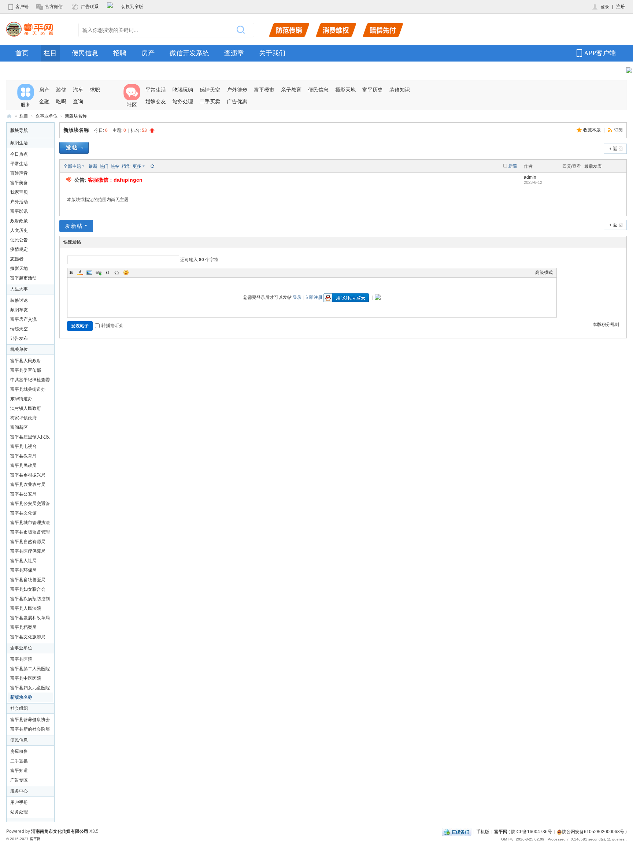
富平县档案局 (23, 627)
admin (530, 177)
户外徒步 (237, 90)
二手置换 (19, 761)
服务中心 (19, 791)
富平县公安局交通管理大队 (30, 504)
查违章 (234, 53)
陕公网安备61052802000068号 (593, 831)
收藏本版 (592, 130)
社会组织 (19, 708)
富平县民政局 (23, 465)
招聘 (119, 53)
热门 (104, 166)
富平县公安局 (23, 494)
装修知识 (399, 90)
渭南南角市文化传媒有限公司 (59, 831)
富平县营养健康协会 (30, 719)
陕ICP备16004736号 (531, 831)
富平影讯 (19, 211)
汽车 (78, 90)
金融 (44, 101)
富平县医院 (21, 659)
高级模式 (544, 272)
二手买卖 (210, 101)
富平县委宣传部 (25, 370)
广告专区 (19, 780)
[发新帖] (74, 149)
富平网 (9, 116)
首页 (22, 53)
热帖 (115, 166)
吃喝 (61, 101)
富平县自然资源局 (27, 541)
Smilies (126, 272)
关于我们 (272, 53)
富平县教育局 (23, 456)
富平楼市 (264, 90)
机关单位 (19, 349)
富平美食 (19, 182)
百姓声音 (19, 173)
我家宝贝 (19, 192)
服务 (26, 105)
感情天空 (210, 90)
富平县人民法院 (25, 608)
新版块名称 (76, 116)
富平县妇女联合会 (27, 589)
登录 (604, 7)
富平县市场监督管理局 (30, 533)
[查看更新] (152, 166)
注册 (620, 6)
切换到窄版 (132, 6)
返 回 (618, 148)
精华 (126, 166)
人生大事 (19, 289)
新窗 (512, 165)
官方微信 (54, 6)
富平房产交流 (23, 319)
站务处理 (183, 101)
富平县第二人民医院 (30, 668)
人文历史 (19, 230)
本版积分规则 (606, 324)
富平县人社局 (23, 560)
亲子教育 (291, 90)
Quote (107, 272)
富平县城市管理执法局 (30, 523)
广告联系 (90, 6)
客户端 (22, 6)
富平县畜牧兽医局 (27, 579)
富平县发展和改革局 (30, 617)
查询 (78, 101)
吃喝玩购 (183, 90)
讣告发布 (19, 338)
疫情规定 (19, 249)
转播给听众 (112, 325)
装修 (61, 90)
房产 (148, 53)
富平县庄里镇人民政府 (30, 438)
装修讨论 (19, 300)
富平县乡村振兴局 (27, 475)
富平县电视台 (23, 446)
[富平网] (29, 28)
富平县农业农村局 (27, 484)
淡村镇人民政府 (25, 408)
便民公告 (19, 239)
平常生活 (155, 90)
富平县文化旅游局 (27, 636)
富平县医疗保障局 (27, 551)
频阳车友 (19, 309)
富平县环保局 (23, 570)
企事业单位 (47, 116)
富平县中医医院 (25, 678)
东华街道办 (21, 398)
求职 (95, 90)
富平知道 (19, 770)
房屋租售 (19, 751)
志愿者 (16, 258)
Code (117, 272)
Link (98, 272)
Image (89, 272)
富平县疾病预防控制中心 (30, 600)
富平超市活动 (23, 278)
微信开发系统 (189, 53)
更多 (137, 166)
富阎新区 (19, 427)
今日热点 (19, 154)
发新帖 (74, 226)
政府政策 (19, 220)
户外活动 (19, 201)
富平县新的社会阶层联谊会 (30, 730)
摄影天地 (345, 90)
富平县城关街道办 (27, 389)
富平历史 (372, 90)
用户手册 (19, 802)
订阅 (618, 130)
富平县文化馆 (23, 513)
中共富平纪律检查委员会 (30, 381)
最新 (93, 166)
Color (80, 272)
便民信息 (85, 53)
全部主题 (72, 166)
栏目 (50, 53)
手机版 (482, 831)
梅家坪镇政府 (23, 417)
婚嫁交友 (155, 101)
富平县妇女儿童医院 (30, 687)
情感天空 (19, 328)
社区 (132, 105)
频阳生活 (19, 142)
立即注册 (313, 297)
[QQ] (456, 831)
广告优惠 (237, 101)
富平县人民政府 (25, 360)
